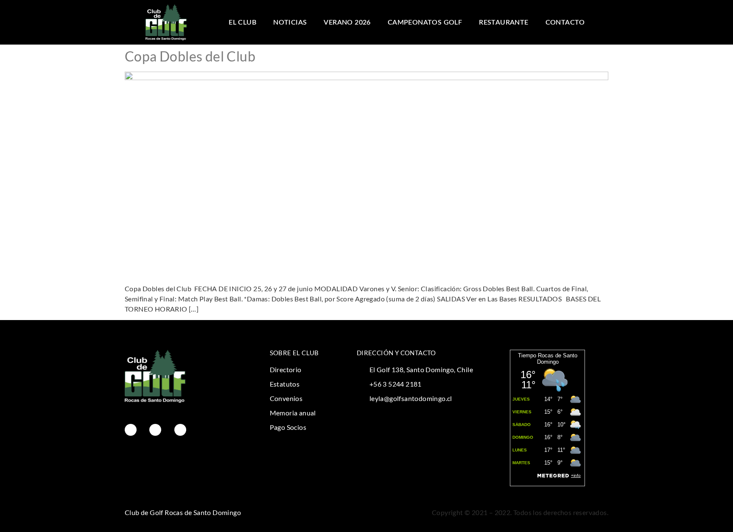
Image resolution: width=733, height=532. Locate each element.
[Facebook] (131, 430)
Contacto (565, 22)
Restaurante (503, 22)
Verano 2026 (347, 22)
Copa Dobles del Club (190, 56)
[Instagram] (155, 430)
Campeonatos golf (425, 22)
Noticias (290, 22)
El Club (242, 22)
